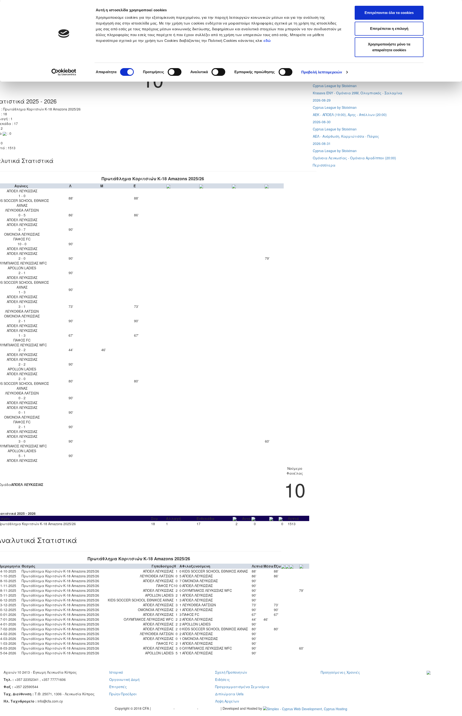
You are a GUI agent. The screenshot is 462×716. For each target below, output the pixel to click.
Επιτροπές (118, 686)
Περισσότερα (324, 165)
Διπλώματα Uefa (229, 693)
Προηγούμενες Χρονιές (340, 672)
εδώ (267, 41)
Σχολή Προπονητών (231, 672)
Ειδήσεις (222, 679)
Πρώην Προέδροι (123, 693)
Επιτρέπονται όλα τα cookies (389, 13)
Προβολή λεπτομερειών (321, 72)
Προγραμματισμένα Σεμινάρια (242, 686)
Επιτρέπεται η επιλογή (389, 28)
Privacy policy (162, 708)
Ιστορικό (116, 672)
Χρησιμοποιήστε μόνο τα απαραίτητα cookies (389, 47)
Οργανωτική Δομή (124, 679)
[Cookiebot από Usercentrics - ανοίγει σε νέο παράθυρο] (64, 72)
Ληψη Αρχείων (227, 701)
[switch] (174, 72)
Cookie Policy (210, 708)
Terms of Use (186, 708)
